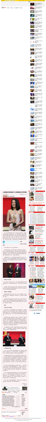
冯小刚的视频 (23, 400)
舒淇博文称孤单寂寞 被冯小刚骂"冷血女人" (8, 402)
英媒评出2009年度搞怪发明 (40, 305)
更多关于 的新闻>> (16, 406)
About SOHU (28, 418)
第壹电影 (35, 297)
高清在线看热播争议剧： (38, 228)
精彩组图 (35, 298)
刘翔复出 (36, 202)
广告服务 (17, 418)
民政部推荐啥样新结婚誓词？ (40, 221)
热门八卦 (35, 295)
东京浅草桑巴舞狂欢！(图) (33, 272)
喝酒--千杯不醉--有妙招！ (40, 251)
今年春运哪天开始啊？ (34, 223)
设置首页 (6, 418)
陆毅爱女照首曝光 (42, 263)
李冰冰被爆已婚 (37, 261)
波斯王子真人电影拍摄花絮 (33, 276)
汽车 (28, 0)
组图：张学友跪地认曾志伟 (40, 268)
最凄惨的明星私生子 (31, 299)
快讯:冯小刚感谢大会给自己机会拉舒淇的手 (8, 400)
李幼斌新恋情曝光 (42, 262)
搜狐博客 (32, 191)
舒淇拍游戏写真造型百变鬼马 (40, 276)
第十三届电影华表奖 (16, 7)
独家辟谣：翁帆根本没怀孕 (40, 274)
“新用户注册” (11, 416)
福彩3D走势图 (42, 255)
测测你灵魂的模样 (5, 390)
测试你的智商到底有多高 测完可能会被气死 (14, 388)
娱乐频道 (8, 7)
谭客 (35, 197)
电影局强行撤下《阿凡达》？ (40, 223)
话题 (30, 220)
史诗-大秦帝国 (36, 229)
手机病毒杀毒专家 (33, 255)
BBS (41, 0)
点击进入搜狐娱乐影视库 (33, 275)
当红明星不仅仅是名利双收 (40, 306)
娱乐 (23, 0)
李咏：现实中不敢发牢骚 (34, 277)
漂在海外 (30, 309)
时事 (30, 222)
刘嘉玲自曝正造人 (37, 264)
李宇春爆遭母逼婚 (32, 263)
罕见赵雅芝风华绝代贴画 (40, 298)
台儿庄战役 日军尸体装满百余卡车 (39, 226)
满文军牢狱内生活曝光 (41, 277)
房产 (30, 0)
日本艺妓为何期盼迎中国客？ (40, 222)
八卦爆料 (35, 296)
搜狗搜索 (4, 392)
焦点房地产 (12, 0)
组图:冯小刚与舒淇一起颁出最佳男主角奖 (8, 399)
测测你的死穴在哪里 (24, 390)
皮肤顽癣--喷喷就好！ (40, 208)
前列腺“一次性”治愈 (39, 210)
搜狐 (5, 0)
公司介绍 (32, 418)
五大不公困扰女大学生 (34, 220)
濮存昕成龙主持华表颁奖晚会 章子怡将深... (8, 404)
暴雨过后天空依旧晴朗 (39, 310)
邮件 (36, 0)
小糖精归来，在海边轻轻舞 (40, 308)
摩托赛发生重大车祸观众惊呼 (40, 272)
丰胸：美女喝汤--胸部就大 (40, 250)
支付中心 (12, 418)
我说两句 (44, 0)
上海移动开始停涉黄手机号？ (40, 220)
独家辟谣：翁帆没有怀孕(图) (40, 192)
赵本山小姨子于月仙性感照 (40, 195)
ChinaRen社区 (32, 303)
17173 (10, 0)
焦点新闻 (35, 304)
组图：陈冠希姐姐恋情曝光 (33, 269)
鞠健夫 (36, 192)
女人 (31, 0)
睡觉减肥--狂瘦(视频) (32, 206)
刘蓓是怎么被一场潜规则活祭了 (40, 197)
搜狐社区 (32, 294)
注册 (4, 416)
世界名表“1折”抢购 (32, 208)
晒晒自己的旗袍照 (34, 310)
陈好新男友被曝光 (42, 264)
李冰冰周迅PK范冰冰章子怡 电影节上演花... (8, 403)
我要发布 (26, 408)
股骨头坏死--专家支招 (40, 211)
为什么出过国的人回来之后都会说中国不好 (37, 309)
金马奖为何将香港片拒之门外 (39, 193)
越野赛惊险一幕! (32, 244)
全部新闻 (37, 418)
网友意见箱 (38, 313)
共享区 (30, 255)
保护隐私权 (25, 418)
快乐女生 (37, 203)
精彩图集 (30, 301)
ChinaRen (8, 0)
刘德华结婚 (40, 203)
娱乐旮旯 (35, 306)
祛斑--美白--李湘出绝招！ (40, 249)
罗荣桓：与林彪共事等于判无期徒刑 (39, 227)
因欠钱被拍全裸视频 (31, 196)
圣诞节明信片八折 (32, 264)
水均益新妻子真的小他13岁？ (40, 213)
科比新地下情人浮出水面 (38, 242)
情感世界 (35, 307)
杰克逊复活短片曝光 (31, 239)
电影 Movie (11, 7)
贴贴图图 (35, 305)
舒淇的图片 (23, 401)
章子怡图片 (23, 405)
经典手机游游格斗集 (38, 255)
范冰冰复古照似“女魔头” (40, 299)
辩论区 (22, 414)
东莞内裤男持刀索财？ (34, 222)
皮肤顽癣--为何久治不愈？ (33, 250)
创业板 (32, 203)
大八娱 (36, 195)
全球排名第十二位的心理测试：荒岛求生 (13, 391)
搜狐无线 (32, 252)
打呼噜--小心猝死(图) (32, 207)
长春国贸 (36, 196)
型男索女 (35, 308)
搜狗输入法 (9, 418)
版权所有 (31, 419)
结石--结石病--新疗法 (32, 209)
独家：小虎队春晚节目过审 (40, 267)
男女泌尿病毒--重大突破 (40, 207)
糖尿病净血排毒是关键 (32, 211)
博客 (38, 0)
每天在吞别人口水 (31, 308)
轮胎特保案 (42, 202)
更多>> (44, 191)
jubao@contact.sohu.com (26, 420)
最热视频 (33, 225)
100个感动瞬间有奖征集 (33, 274)
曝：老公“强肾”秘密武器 (33, 251)
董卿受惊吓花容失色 (39, 295)
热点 (30, 221)
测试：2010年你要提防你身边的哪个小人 (13, 387)
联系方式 (22, 418)
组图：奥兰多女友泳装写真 (40, 269)
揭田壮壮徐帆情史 (32, 261)
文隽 (35, 193)
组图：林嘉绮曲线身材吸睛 (33, 268)
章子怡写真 (23, 403)
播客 (35, 0)
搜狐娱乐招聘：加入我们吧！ (40, 275)
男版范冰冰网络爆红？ (34, 221)
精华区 (22, 413)
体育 (21, 0)
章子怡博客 (23, 399)
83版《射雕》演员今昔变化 (33, 273)
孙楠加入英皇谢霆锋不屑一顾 (39, 200)
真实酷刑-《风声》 (31, 230)
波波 (35, 200)
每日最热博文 (33, 202)
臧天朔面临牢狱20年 (37, 237)
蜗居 (41, 228)
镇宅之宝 (23, 404)
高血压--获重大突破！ (40, 209)
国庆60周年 (34, 203)
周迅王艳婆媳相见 (37, 263)
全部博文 (40, 418)
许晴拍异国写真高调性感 (40, 296)
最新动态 (21, 7)
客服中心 (20, 418)
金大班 (41, 229)
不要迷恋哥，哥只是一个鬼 (40, 304)
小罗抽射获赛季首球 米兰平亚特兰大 (39, 240)
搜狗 (14, 0)
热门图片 (35, 299)
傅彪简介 (23, 402)
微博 (40, 0)
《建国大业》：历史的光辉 (40, 297)
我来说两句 (21, 194)
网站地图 (34, 418)
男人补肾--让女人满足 (40, 206)
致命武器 (40, 229)
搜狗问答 (31, 212)
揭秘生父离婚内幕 (42, 261)
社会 (30, 223)
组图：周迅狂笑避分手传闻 (33, 267)
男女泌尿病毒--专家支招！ (33, 249)
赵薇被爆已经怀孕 (32, 262)
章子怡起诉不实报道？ (34, 213)
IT (27, 0)
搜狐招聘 (15, 418)
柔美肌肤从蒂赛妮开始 (32, 210)
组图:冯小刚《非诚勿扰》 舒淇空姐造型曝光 (8, 401)
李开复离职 (39, 202)
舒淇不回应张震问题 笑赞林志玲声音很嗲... (8, 405)
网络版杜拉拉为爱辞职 (40, 273)
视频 (33, 0)
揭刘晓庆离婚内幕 (37, 262)
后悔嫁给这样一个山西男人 (40, 307)
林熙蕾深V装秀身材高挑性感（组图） (36, 301)
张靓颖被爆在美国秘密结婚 (40, 196)
